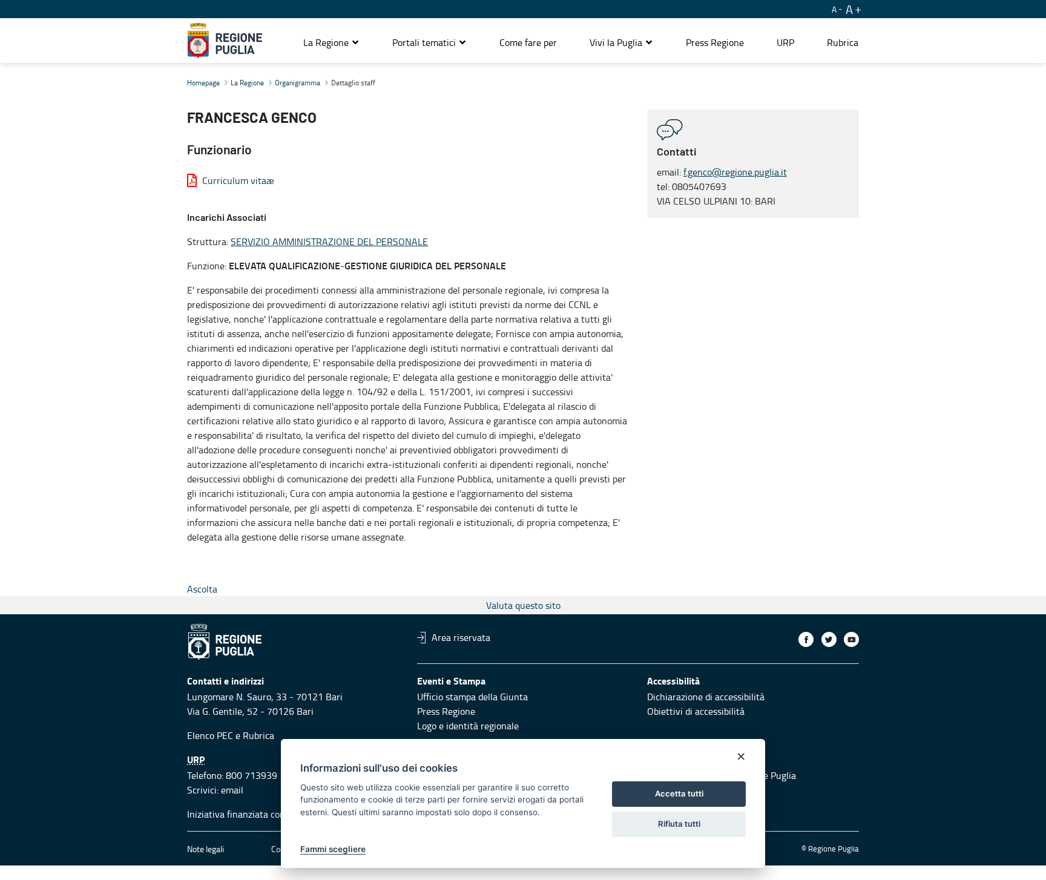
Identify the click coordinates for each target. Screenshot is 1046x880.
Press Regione (446, 711)
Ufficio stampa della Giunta (472, 696)
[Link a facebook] (806, 639)
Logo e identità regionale (468, 725)
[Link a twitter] (829, 639)
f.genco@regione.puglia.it (735, 172)
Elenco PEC (210, 735)
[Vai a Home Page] (225, 40)
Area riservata (461, 637)
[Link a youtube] (851, 639)
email (232, 789)
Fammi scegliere (333, 849)
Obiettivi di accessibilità (696, 711)
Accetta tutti (679, 793)
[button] (331, 42)
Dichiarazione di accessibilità (706, 696)
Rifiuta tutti (679, 824)
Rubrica (258, 735)
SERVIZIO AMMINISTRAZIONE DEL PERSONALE (329, 241)
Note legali (205, 849)
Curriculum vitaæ (238, 180)
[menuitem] (528, 42)
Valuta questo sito (523, 605)
